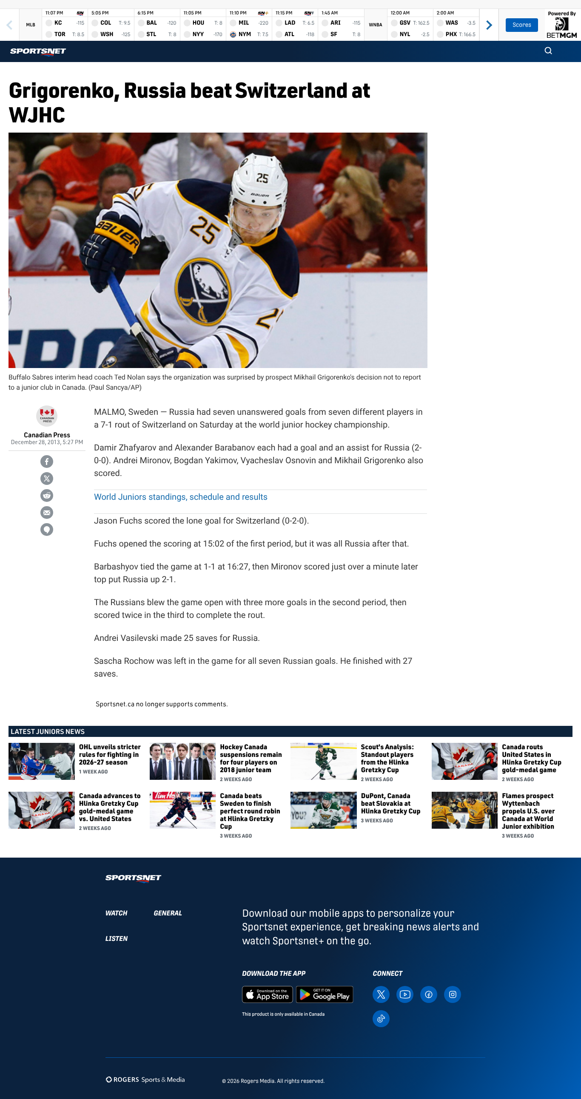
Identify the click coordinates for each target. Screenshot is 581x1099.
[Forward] (488, 25)
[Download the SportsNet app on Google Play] (324, 994)
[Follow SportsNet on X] (381, 994)
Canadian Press (47, 434)
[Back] (9, 25)
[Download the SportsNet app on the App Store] (267, 994)
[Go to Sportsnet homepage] (38, 52)
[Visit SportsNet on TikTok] (381, 1018)
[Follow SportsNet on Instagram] (452, 994)
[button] (548, 51)
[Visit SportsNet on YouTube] (404, 994)
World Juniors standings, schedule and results (181, 497)
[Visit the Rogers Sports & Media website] (145, 1079)
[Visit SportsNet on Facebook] (428, 994)
